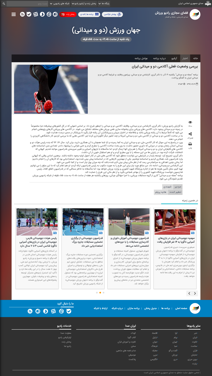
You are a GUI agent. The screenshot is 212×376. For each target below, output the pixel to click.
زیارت (194, 364)
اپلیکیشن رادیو (64, 337)
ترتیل (155, 337)
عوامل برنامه (141, 58)
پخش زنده (70, 14)
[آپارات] (35, 15)
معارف (154, 351)
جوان (155, 342)
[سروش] (42, 15)
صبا (175, 346)
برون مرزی (192, 359)
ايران (195, 337)
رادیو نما (67, 346)
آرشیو (174, 58)
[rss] (22, 15)
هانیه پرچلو (160, 192)
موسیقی (132, 355)
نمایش (194, 355)
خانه (195, 58)
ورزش (174, 355)
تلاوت (194, 342)
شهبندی (167, 187)
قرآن (195, 351)
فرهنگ (154, 346)
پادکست (132, 359)
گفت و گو (173, 351)
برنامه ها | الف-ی (86, 14)
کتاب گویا (132, 337)
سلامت (194, 346)
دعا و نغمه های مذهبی (126, 351)
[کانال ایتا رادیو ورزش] (61, 312)
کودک (133, 333)
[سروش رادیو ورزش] (45, 312)
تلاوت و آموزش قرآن (127, 342)
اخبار (185, 58)
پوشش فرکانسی (110, 14)
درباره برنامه (159, 58)
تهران (174, 342)
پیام (175, 337)
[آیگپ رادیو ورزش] (38, 312)
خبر (195, 333)
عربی (155, 355)
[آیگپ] (55, 15)
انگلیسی (153, 359)
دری (175, 359)
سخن (133, 346)
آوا (176, 333)
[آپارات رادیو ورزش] (53, 312)
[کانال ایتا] (49, 15)
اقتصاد (154, 333)
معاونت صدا (66, 333)
